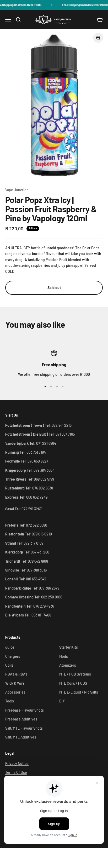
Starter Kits (68, 647)
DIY (62, 701)
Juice (9, 647)
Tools (9, 701)
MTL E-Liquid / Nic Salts (78, 692)
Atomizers (67, 665)
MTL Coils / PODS (73, 683)
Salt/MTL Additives (20, 737)
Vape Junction (17, 190)
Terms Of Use (16, 772)
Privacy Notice (17, 763)
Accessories (15, 692)
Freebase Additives (21, 719)
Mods (63, 656)
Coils (9, 665)
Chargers (12, 656)
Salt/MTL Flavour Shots (24, 728)
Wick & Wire (15, 683)
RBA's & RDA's (16, 674)
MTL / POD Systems (75, 674)
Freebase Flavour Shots (24, 710)
